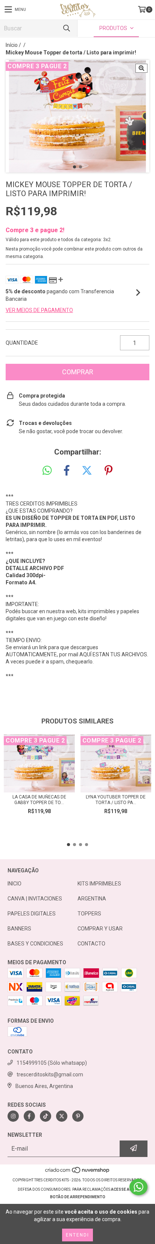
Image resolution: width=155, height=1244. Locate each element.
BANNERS (19, 929)
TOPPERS (89, 914)
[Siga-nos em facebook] (29, 1116)
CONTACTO (91, 944)
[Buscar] (66, 28)
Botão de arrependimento (77, 1197)
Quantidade (22, 343)
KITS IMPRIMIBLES (99, 884)
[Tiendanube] (78, 1172)
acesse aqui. (124, 1189)
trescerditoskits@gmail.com (50, 1074)
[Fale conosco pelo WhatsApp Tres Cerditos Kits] (138, 1187)
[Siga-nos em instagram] (13, 1116)
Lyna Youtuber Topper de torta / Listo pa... (116, 799)
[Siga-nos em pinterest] (78, 1116)
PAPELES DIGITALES (32, 914)
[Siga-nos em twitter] (61, 1116)
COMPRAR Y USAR (100, 929)
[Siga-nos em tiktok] (45, 1116)
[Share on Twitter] (87, 470)
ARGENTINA (92, 899)
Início (12, 45)
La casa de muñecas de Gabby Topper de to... (39, 799)
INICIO (14, 884)
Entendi (77, 1235)
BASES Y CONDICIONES (35, 944)
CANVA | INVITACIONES (35, 899)
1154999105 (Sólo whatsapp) (52, 1063)
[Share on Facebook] (66, 470)
